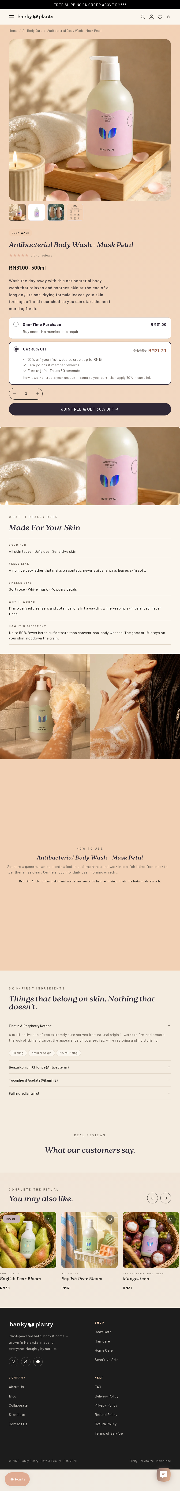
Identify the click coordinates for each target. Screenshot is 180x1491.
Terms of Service (109, 1433)
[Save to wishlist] (48, 1219)
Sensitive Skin (106, 1359)
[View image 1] (17, 212)
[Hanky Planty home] (35, 17)
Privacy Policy (106, 1405)
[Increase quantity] (37, 393)
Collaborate (18, 1405)
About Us (16, 1387)
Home (13, 30)
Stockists (17, 1414)
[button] (168, 16)
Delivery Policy (107, 1396)
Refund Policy (106, 1414)
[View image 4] (75, 212)
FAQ (98, 1387)
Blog (12, 1396)
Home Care (104, 1350)
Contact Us (18, 1424)
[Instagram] (13, 1361)
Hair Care (102, 1341)
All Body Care (32, 30)
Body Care (103, 1332)
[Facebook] (38, 1361)
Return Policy (106, 1424)
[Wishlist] (160, 16)
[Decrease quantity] (14, 393)
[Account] (151, 16)
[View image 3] (55, 212)
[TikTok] (25, 1361)
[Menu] (11, 16)
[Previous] (152, 1198)
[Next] (165, 1198)
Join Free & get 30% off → (90, 409)
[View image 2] (36, 212)
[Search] (143, 16)
